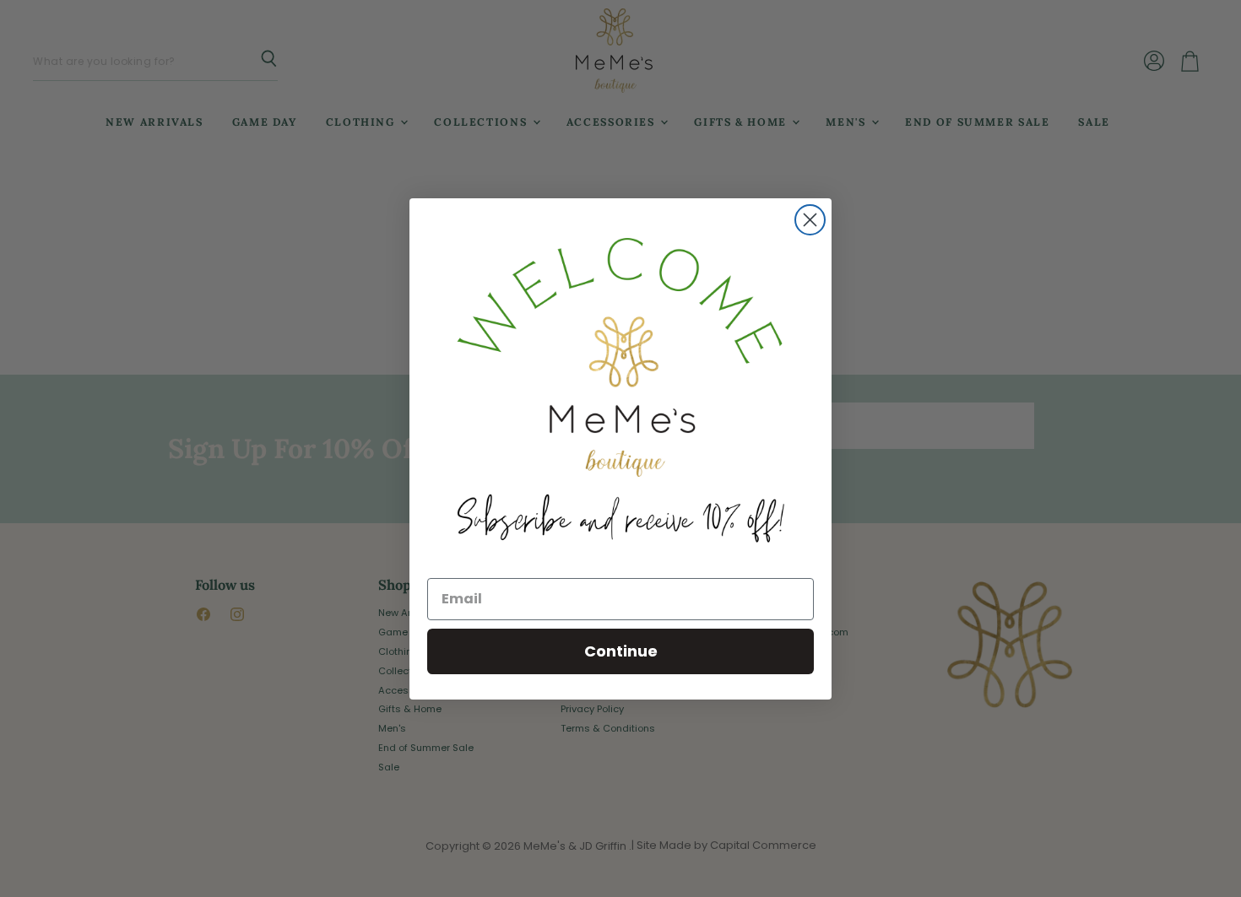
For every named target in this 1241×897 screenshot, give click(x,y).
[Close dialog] (810, 220)
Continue (621, 651)
